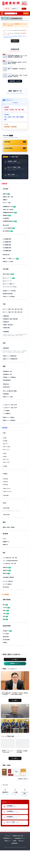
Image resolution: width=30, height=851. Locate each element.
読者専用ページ (15, 8)
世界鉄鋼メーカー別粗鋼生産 (9, 377)
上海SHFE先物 (6, 508)
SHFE (14, 116)
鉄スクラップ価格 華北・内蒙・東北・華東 (12, 309)
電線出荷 (5, 573)
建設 (4, 604)
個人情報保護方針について (19, 838)
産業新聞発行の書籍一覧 (23, 778)
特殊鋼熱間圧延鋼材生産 (8, 221)
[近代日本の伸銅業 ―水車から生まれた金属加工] (10, 772)
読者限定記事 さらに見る (15, 81)
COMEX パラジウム (7, 491)
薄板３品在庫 (6, 225)
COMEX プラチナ (7, 488)
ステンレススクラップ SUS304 (10, 286)
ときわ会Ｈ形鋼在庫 (7, 228)
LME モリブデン (6, 462)
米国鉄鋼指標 (6, 348)
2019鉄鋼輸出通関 (7, 247)
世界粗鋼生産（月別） (8, 374)
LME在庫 (5, 466)
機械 (4, 619)
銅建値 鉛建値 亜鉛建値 (9, 527)
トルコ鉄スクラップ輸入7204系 (10, 404)
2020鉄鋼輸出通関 (7, 250)
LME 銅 (4, 437)
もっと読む (14, 659)
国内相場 (21, 116)
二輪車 (4, 613)
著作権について (8, 840)
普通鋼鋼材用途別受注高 (8, 212)
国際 (23, 109)
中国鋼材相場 (6, 316)
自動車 (4, 610)
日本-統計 (6, 109)
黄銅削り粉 (5, 544)
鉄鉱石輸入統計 (6, 254)
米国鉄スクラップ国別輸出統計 (10, 355)
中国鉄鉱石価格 (6, 327)
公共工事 (5, 607)
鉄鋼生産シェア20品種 (8, 261)
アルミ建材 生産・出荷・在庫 (9, 563)
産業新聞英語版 (15, 843)
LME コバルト (6, 459)
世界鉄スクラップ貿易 (8, 396)
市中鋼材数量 (6, 218)
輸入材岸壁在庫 (6, 231)
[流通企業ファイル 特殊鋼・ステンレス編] (23, 772)
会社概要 (14, 840)
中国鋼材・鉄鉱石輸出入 (8, 324)
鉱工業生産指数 (6, 639)
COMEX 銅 (5, 478)
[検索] (16, 13)
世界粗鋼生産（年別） (8, 371)
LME (5, 116)
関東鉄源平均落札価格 (8, 293)
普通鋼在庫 (5, 215)
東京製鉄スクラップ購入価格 (9, 290)
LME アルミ (5, 443)
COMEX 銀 (5, 484)
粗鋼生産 (5, 193)
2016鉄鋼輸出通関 (7, 239)
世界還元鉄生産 (6, 387)
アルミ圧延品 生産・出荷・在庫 (10, 557)
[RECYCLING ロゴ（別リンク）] (26, 720)
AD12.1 (4, 538)
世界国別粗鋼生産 (7, 380)
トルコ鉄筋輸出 (6, 410)
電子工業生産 (6, 587)
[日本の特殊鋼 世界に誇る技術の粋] (17, 772)
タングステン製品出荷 (8, 581)
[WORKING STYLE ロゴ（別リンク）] (26, 705)
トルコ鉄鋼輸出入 (7, 413)
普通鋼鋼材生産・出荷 (8, 206)
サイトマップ (7, 835)
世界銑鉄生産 (6, 384)
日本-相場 (11, 109)
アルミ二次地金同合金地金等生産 (10, 560)
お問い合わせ (21, 840)
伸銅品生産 (5, 567)
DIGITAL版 (7, 8)
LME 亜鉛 (5, 440)
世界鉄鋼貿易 (6, 393)
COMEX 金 (5, 481)
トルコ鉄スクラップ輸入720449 (10, 407)
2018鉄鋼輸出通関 (7, 244)
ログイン (24, 8)
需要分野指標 (7, 126)
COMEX (9, 116)
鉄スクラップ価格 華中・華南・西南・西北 (12, 312)
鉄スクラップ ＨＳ (7, 281)
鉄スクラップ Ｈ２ (7, 278)
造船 (4, 616)
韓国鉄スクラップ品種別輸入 (9, 420)
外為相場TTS (6, 630)
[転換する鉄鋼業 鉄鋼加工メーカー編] (4, 772)
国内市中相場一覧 (7, 274)
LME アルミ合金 (6, 446)
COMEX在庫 (5, 495)
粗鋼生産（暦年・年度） (8, 196)
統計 (5, 119)
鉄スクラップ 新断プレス (9, 283)
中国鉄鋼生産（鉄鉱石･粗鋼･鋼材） (10, 318)
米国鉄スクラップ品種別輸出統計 (10, 358)
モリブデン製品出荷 (7, 584)
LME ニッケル (6, 449)
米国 (19, 109)
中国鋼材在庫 (6, 321)
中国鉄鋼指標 (6, 331)
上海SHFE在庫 (6, 514)
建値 (17, 116)
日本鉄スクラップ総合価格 (9, 296)
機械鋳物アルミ (6, 541)
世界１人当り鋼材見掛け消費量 (10, 391)
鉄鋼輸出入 (5, 199)
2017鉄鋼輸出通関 (7, 241)
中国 (16, 109)
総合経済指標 (13, 126)
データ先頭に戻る (15, 102)
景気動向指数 (6, 636)
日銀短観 (5, 642)
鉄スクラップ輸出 (7, 202)
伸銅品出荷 (5, 570)
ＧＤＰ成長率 (6, 633)
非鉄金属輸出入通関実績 (8, 577)
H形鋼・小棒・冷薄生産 (8, 209)
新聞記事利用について (8, 838)
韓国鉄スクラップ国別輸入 (9, 417)
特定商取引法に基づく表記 (18, 835)
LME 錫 (4, 456)
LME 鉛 (4, 453)
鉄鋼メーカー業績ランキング (9, 258)
